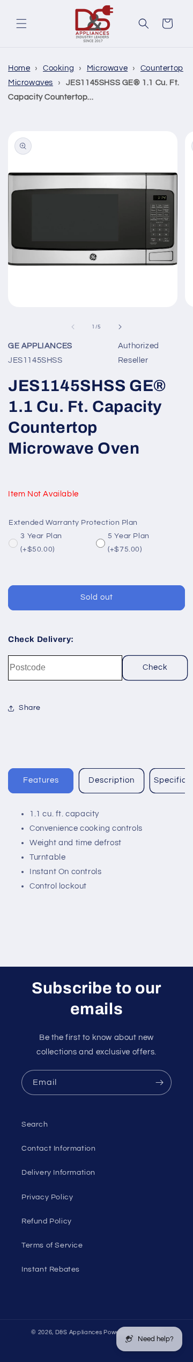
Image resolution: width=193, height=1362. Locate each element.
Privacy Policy (47, 1197)
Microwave (107, 68)
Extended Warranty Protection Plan (73, 522)
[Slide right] (120, 327)
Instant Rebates (50, 1269)
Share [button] (30, 707)
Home (19, 68)
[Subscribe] (159, 1082)
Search (34, 1124)
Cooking (58, 68)
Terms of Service (52, 1245)
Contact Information (58, 1148)
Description (111, 780)
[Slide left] (73, 327)
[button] (21, 23)
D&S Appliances (78, 1332)
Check (155, 667)
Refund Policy (46, 1221)
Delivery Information (58, 1172)
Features (41, 780)
